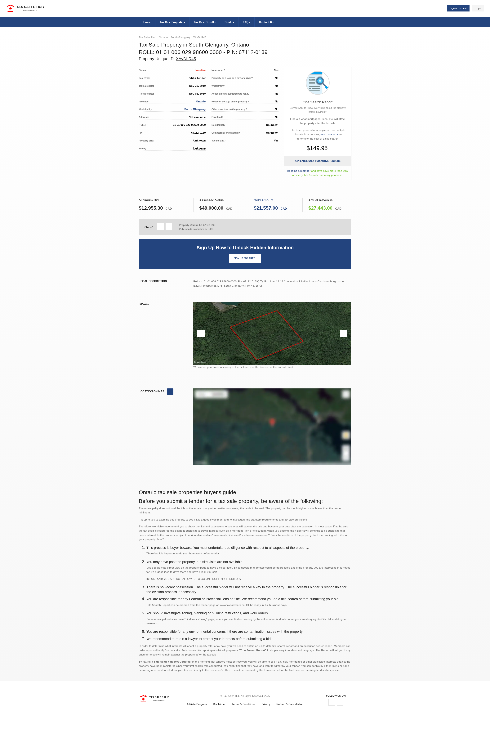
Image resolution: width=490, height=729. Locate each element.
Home (147, 22)
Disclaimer (219, 704)
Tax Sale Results (205, 22)
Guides (229, 22)
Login (478, 8)
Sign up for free (458, 8)
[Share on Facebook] (160, 226)
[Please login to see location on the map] (170, 391)
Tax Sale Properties (172, 22)
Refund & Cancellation (289, 704)
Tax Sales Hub (147, 37)
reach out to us (329, 134)
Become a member (298, 170)
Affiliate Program (197, 704)
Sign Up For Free (244, 258)
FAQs (246, 22)
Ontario (163, 37)
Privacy (265, 704)
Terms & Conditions (243, 704)
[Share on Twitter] (169, 226)
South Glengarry (180, 37)
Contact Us (266, 22)
